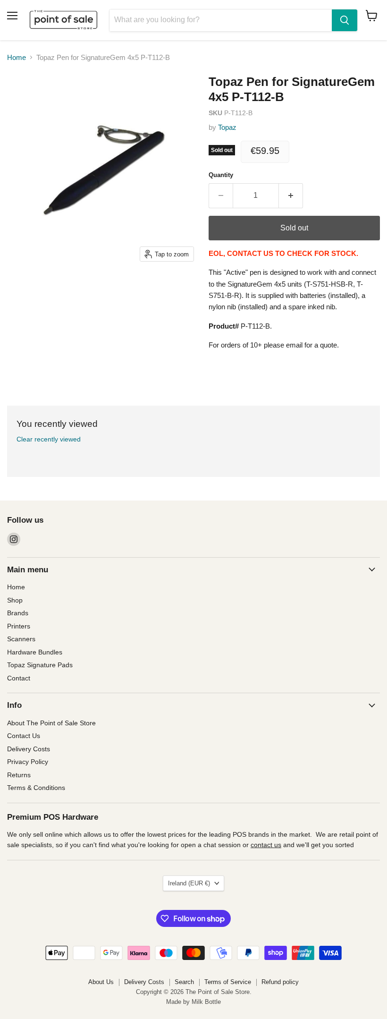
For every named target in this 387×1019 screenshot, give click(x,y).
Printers (18, 626)
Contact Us (23, 735)
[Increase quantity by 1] (291, 195)
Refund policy (280, 981)
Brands (17, 613)
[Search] (344, 20)
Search (184, 981)
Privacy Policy (27, 761)
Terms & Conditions (36, 787)
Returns (19, 775)
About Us (101, 981)
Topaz (227, 127)
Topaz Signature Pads (40, 665)
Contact (18, 678)
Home (16, 57)
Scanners (21, 639)
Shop (15, 600)
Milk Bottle (206, 1001)
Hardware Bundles (34, 652)
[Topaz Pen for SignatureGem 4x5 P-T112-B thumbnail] (21, 290)
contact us (266, 845)
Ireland (189, 883)
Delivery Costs (28, 749)
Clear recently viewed (49, 439)
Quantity (221, 174)
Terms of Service (227, 981)
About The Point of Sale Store (51, 723)
